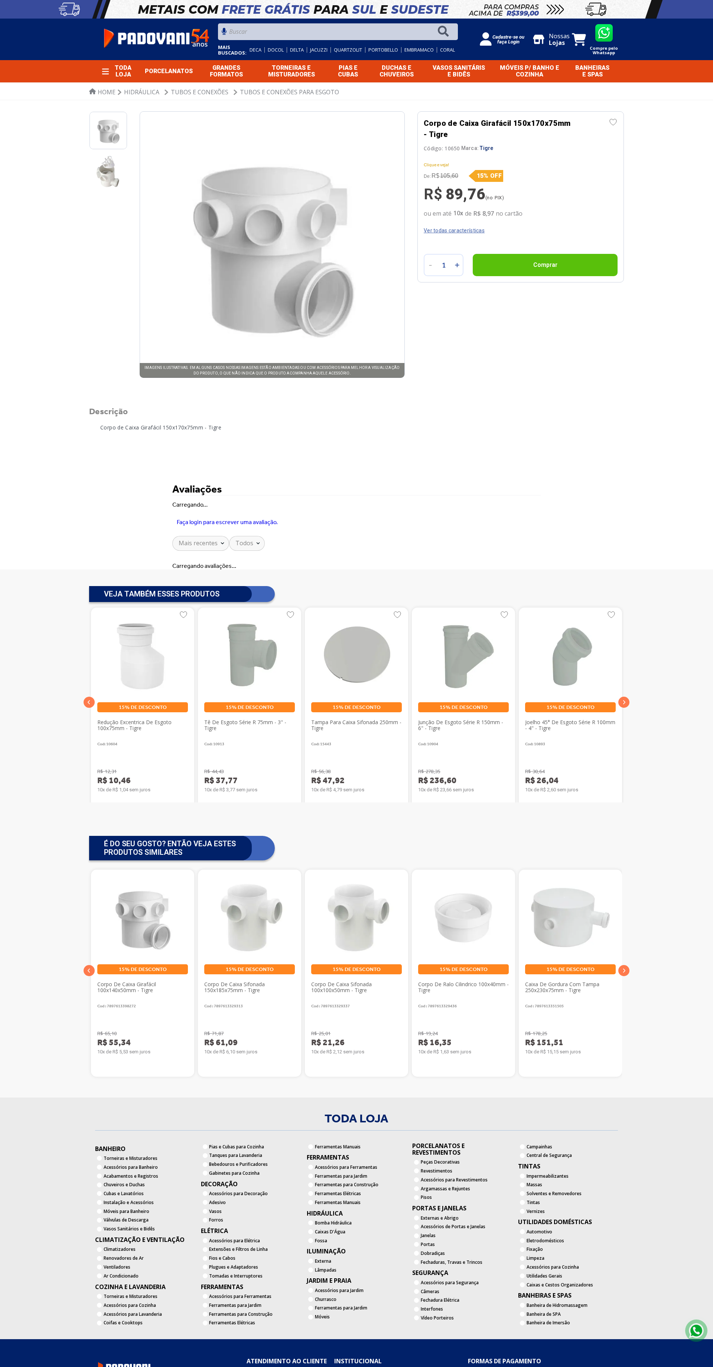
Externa (323, 1294)
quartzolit (348, 50)
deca (255, 50)
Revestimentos (436, 1203)
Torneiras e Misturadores (130, 1191)
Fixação (535, 1282)
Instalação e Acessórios (129, 1235)
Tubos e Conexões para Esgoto (289, 92)
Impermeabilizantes (548, 1209)
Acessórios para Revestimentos (454, 1212)
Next (623, 1003)
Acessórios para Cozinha (130, 1338)
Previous (89, 1003)
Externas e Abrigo (440, 1250)
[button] (89, 735)
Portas (428, 1277)
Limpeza (535, 1291)
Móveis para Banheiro (126, 1244)
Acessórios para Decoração (238, 1226)
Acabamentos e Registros (131, 1209)
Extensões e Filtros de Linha (238, 1282)
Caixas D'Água (330, 1264)
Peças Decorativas (440, 1195)
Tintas (533, 1235)
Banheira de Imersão (548, 1356)
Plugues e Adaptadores (233, 1299)
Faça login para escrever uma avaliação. (227, 532)
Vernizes (536, 1244)
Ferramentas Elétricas (232, 1356)
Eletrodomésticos (545, 1273)
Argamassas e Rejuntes (445, 1221)
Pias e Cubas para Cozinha (236, 1179)
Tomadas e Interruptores (236, 1308)
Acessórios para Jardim (339, 1323)
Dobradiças (433, 1286)
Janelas (428, 1268)
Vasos (215, 1244)
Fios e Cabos (222, 1291)
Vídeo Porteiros (437, 1350)
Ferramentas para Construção (241, 1347)
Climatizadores (120, 1282)
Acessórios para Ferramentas (240, 1329)
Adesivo (217, 1235)
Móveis (322, 1350)
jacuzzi (319, 50)
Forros (216, 1253)
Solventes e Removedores (554, 1226)
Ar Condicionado (121, 1308)
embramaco (419, 50)
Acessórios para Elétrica (234, 1273)
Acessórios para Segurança (450, 1315)
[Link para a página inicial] (102, 92)
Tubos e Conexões (199, 92)
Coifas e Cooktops (123, 1356)
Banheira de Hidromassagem (557, 1338)
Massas (534, 1217)
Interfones (432, 1342)
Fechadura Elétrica (440, 1333)
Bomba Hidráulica (333, 1255)
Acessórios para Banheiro (131, 1200)
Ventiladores (117, 1299)
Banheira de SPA (544, 1347)
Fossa (321, 1273)
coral (447, 50)
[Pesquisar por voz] (224, 33)
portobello (383, 50)
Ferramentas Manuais (338, 1179)
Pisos (426, 1230)
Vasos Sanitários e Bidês (129, 1262)
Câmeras (430, 1324)
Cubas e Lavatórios (124, 1226)
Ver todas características (454, 230)
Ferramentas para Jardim (235, 1338)
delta (297, 50)
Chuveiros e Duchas (124, 1217)
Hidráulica (141, 92)
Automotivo (539, 1264)
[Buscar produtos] (445, 31)
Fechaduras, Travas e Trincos (451, 1295)
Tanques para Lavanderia (235, 1188)
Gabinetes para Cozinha (234, 1206)
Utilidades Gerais (544, 1308)
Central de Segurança (549, 1188)
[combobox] (338, 33)
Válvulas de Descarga (126, 1253)
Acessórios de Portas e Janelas (453, 1259)
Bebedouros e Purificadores (238, 1197)
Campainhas (539, 1179)
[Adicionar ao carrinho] (545, 265)
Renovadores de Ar (124, 1291)
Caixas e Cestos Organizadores (560, 1317)
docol (276, 50)
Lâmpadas (325, 1302)
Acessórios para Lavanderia (133, 1347)
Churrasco (325, 1332)
